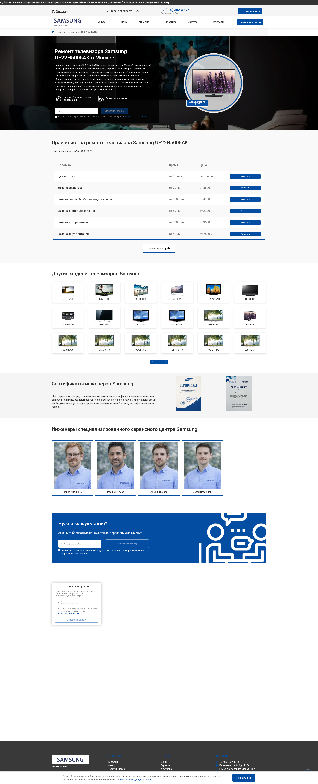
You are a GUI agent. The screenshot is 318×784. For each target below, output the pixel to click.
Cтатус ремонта (250, 11)
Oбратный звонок (250, 22)
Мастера (192, 22)
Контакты (218, 22)
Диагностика (66, 176)
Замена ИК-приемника (73, 222)
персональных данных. (135, 117)
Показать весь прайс (159, 248)
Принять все (243, 777)
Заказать (245, 176)
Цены (124, 22)
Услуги (101, 22)
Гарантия (144, 22)
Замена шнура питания (73, 234)
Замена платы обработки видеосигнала (84, 199)
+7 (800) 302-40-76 (175, 9)
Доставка (170, 22)
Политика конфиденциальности (133, 779)
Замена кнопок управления (76, 210)
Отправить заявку (114, 111)
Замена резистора (70, 187)
